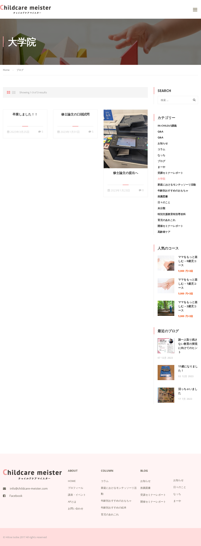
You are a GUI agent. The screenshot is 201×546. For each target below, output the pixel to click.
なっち (161, 155)
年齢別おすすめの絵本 (113, 507)
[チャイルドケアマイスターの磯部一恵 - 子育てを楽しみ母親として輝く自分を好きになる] (25, 11)
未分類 (161, 208)
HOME (72, 481)
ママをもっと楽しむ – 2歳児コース (187, 306)
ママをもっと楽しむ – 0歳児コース (187, 261)
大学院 (161, 178)
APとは (72, 501)
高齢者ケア (164, 231)
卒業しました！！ (25, 114)
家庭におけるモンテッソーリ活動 (177, 184)
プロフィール (75, 488)
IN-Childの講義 (167, 125)
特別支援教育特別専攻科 (172, 214)
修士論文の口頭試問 (75, 114)
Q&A (160, 131)
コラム (161, 149)
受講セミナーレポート (170, 173)
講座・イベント (77, 494)
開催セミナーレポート (170, 226)
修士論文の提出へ (125, 173)
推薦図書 (163, 196)
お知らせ (163, 143)
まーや (161, 167)
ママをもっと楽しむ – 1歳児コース (187, 284)
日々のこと (164, 202)
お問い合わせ (75, 508)
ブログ (161, 161)
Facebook (15, 496)
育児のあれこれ (166, 220)
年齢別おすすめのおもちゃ (173, 190)
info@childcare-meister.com (29, 488)
